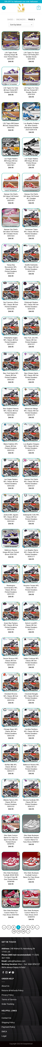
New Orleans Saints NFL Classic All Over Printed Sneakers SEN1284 (31, 376)
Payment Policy (8, 1027)
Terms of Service (9, 999)
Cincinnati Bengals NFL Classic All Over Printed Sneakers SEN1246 (31, 697)
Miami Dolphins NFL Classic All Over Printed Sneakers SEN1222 (11, 447)
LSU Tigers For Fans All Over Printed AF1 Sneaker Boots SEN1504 (31, 91)
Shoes (10, 19)
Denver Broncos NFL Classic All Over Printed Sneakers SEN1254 (10, 662)
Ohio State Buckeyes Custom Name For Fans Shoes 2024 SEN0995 (31, 914)
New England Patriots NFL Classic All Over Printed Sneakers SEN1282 (11, 412)
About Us (5, 986)
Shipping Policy (8, 1022)
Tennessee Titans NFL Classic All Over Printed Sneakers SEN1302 (31, 233)
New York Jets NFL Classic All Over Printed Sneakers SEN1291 (31, 341)
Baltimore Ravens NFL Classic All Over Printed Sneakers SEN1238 (31, 768)
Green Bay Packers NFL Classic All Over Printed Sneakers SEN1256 (11, 626)
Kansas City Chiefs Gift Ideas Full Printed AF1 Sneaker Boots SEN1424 (10, 233)
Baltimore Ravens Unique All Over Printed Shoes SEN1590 (11, 552)
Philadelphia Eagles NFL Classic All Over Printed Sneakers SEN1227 (11, 341)
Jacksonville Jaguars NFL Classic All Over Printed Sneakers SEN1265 (10, 518)
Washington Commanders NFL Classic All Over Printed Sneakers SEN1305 (10, 590)
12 (14, 931)
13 (19, 931)
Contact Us (6, 1018)
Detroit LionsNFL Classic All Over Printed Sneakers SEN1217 (31, 626)
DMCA (4, 1031)
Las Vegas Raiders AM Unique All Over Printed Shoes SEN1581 (11, 162)
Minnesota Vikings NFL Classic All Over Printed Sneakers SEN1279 (31, 412)
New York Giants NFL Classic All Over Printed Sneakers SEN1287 (11, 376)
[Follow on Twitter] (10, 972)
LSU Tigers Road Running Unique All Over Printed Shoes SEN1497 (11, 56)
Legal (4, 1036)
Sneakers (21, 19)
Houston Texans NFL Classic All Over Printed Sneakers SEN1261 (31, 589)
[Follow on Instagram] (6, 972)
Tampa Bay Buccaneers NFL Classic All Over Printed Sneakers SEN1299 (11, 269)
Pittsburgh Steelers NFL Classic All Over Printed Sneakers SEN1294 (31, 305)
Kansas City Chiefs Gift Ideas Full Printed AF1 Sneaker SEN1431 (10, 197)
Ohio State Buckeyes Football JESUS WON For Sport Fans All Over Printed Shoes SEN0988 (10, 877)
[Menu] (4, 8)
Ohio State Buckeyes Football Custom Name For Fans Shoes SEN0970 (31, 876)
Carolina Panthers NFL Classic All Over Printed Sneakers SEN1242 (31, 732)
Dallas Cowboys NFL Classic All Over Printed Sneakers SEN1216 (31, 662)
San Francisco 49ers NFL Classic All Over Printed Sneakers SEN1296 (10, 305)
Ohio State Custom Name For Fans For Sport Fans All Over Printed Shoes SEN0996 (11, 839)
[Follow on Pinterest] (13, 972)
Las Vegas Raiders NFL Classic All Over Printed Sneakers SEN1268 (11, 482)
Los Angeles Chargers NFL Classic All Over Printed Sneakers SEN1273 (31, 447)
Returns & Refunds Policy (12, 990)
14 (23, 931)
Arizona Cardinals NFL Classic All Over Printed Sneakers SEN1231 (31, 803)
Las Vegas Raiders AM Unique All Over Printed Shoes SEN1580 (31, 162)
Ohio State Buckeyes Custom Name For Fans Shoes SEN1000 (11, 913)
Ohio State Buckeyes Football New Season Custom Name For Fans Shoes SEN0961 (31, 838)
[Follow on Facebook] (3, 972)
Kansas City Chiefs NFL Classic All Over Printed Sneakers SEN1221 (31, 482)
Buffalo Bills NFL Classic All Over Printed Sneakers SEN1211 (11, 768)
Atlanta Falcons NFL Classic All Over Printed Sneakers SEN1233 (10, 803)
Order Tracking (8, 1004)
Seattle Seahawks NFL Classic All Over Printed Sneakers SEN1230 (31, 268)
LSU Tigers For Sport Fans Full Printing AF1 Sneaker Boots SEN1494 (31, 56)
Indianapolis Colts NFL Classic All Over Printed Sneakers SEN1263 (31, 518)
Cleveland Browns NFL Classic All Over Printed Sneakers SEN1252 (11, 697)
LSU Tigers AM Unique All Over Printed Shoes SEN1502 (11, 125)
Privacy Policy (8, 995)
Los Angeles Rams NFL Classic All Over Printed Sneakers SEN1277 (31, 553)
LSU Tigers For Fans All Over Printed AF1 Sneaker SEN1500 (10, 90)
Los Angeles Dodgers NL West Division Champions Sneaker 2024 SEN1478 (31, 126)
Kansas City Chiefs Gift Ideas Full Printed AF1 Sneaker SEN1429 (31, 197)
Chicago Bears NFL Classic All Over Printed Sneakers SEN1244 (11, 732)
